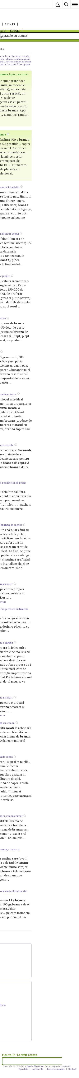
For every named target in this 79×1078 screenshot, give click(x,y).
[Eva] (12, 4)
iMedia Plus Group (35, 1066)
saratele (25, 56)
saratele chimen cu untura (18, 61)
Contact (72, 1069)
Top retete (23, 1069)
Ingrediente (37, 1069)
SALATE (10, 24)
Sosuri (15, 30)
